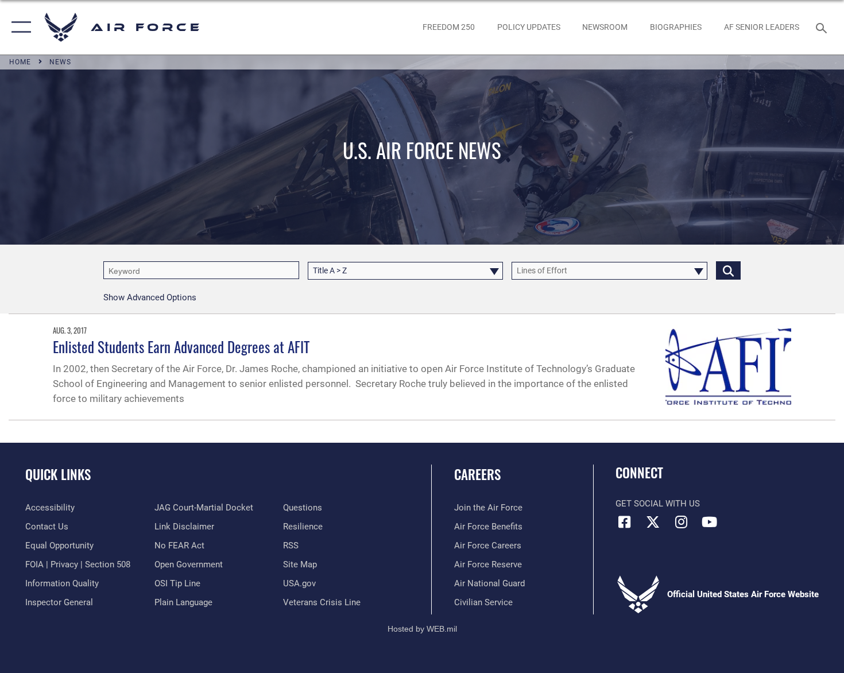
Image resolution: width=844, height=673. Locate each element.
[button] (18, 27)
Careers (477, 474)
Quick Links (58, 474)
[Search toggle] (823, 27)
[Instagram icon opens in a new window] (681, 522)
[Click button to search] (728, 270)
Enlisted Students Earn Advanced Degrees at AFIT (181, 346)
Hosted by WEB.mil (422, 628)
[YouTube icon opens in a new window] (709, 522)
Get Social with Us (657, 503)
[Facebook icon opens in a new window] (624, 522)
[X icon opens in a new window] (652, 522)
